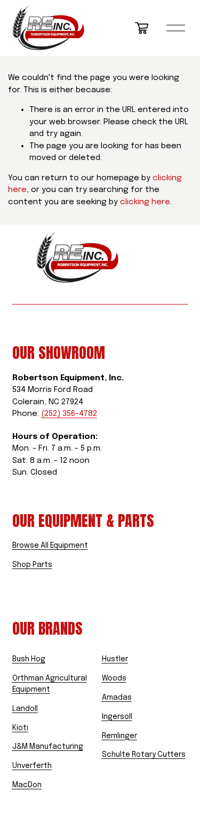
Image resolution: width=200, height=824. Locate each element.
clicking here (145, 202)
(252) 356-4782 (69, 414)
